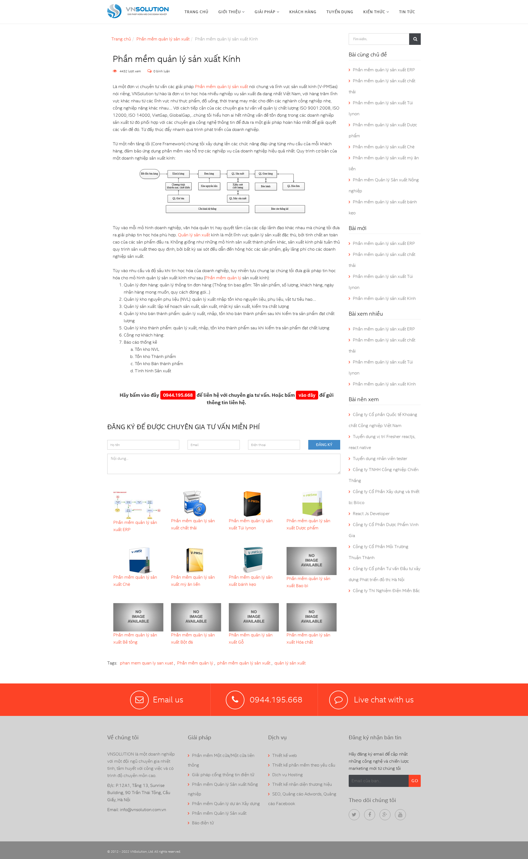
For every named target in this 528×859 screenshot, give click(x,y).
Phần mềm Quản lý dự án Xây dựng (226, 803)
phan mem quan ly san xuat (146, 663)
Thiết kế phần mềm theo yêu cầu (303, 765)
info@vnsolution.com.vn (143, 810)
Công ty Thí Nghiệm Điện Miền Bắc (386, 590)
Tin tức (407, 11)
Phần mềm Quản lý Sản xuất (219, 813)
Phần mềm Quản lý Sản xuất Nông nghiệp (384, 185)
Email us (168, 699)
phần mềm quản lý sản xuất (243, 663)
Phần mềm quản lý (223, 278)
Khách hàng (303, 11)
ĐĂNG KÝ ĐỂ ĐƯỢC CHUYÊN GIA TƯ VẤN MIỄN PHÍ (183, 427)
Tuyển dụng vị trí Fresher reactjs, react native (382, 442)
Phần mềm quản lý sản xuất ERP (135, 525)
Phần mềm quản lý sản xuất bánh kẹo (251, 580)
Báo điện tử (203, 823)
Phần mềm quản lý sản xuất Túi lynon (251, 524)
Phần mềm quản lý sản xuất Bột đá (193, 638)
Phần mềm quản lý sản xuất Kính (384, 298)
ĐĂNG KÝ (324, 444)
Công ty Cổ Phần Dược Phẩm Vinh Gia (384, 530)
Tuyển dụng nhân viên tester (380, 458)
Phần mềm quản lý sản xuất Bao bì (308, 582)
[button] (231, 12)
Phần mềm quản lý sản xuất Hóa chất (308, 638)
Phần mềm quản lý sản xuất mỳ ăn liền (193, 580)
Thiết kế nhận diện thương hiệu (302, 784)
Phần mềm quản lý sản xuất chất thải (193, 524)
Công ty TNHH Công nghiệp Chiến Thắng (384, 475)
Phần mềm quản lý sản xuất (162, 39)
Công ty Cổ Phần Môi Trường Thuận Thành (378, 552)
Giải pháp (265, 11)
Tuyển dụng (339, 11)
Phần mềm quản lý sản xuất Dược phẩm (308, 524)
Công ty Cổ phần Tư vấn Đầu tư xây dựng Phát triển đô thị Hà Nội (384, 574)
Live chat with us (383, 699)
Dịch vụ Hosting (287, 775)
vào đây (307, 395)
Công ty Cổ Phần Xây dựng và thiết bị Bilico (384, 497)
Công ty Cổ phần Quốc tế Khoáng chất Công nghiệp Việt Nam (383, 420)
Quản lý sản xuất (194, 235)
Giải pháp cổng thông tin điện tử (223, 775)
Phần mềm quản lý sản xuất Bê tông (135, 638)
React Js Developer (371, 513)
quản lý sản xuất (290, 663)
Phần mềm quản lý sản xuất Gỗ (251, 638)
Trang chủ (196, 11)
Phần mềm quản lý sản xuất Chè (135, 580)
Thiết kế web (284, 755)
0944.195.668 (178, 395)
